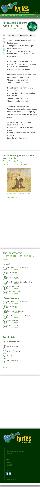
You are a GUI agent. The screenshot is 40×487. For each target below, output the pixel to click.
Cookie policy (10, 464)
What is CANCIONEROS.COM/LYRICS (16, 451)
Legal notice (9, 462)
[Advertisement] (20, 224)
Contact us (9, 453)
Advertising (9, 465)
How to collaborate (11, 455)
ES (34, 12)
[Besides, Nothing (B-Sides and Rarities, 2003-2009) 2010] (20, 180)
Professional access (11, 479)
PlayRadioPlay (13, 28)
